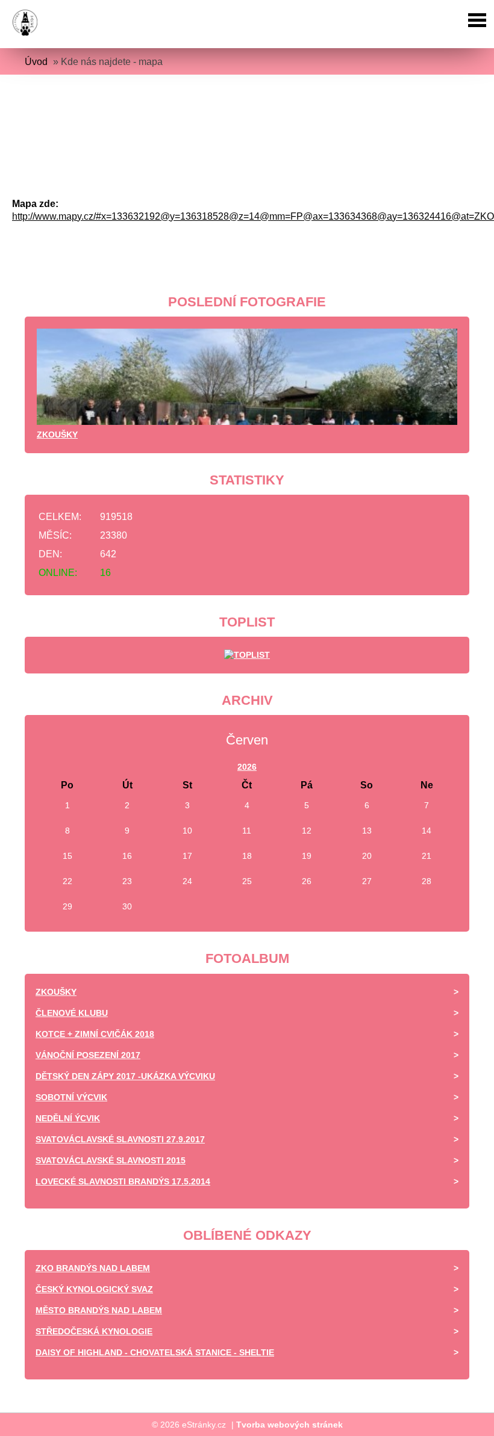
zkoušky (57, 434)
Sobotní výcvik (71, 1097)
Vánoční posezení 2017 (88, 1055)
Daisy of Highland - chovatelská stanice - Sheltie (155, 1352)
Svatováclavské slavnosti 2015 (111, 1160)
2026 (247, 767)
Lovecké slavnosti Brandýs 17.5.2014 (123, 1181)
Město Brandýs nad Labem (99, 1310)
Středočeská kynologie (94, 1331)
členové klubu (72, 1013)
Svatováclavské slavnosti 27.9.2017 (120, 1139)
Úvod (36, 62)
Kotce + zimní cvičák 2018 (95, 1034)
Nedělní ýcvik (68, 1118)
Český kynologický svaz (94, 1289)
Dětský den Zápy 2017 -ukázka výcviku (125, 1076)
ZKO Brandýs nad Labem (93, 1268)
